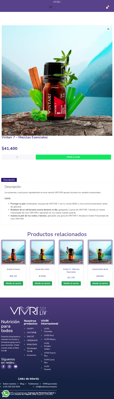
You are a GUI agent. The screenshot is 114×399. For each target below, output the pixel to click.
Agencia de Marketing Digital (41, 393)
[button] (51, 7)
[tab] (9, 180)
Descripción (9, 179)
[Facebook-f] (3, 366)
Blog (22, 384)
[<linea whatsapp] (5, 394)
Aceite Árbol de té (100, 269)
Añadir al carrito (73, 157)
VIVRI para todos (50, 384)
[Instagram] (9, 366)
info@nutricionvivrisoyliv (46, 386)
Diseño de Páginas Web (26, 394)
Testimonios (33, 384)
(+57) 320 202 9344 (11, 386)
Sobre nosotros (9, 384)
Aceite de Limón (42, 269)
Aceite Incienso (13, 269)
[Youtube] (15, 366)
